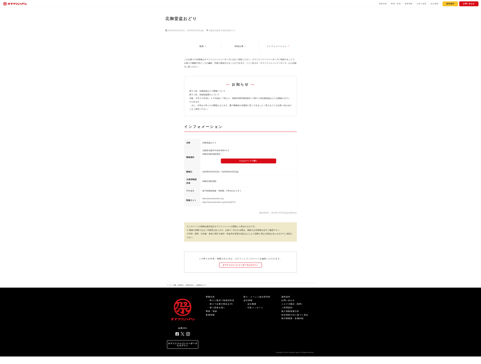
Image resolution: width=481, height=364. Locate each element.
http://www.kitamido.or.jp (213, 198)
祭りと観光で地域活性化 (222, 300)
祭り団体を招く (217, 308)
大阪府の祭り (189, 285)
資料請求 (450, 4)
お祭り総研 (421, 4)
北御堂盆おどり (201, 285)
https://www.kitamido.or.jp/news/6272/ (218, 202)
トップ (169, 285)
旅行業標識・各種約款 (292, 318)
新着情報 (409, 4)
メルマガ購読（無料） (292, 304)
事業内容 (383, 4)
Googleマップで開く (248, 161)
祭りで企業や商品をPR (221, 304)
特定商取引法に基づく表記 (294, 315)
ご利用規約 (287, 308)
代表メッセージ (255, 308)
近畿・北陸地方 (178, 285)
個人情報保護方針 (290, 311)
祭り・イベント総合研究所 (257, 297)
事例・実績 (396, 4)
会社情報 (434, 4)
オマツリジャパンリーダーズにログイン (240, 265)
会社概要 (251, 304)
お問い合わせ (469, 4)
